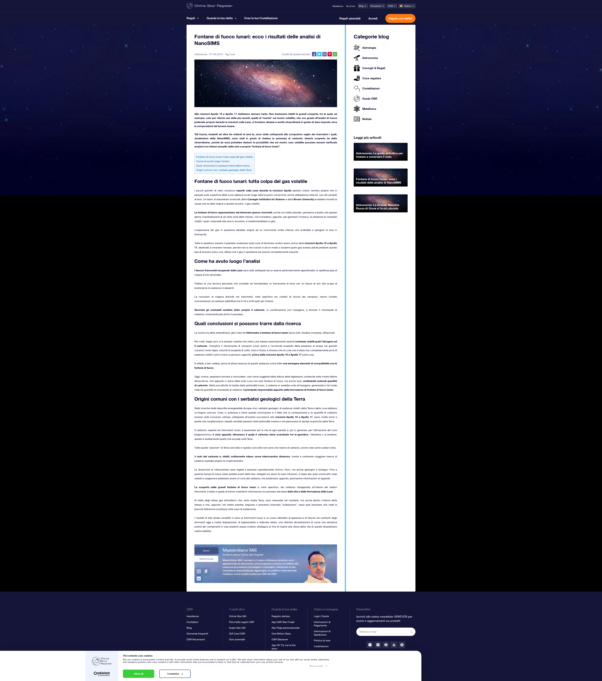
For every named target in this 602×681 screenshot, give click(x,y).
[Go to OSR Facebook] (385, 644)
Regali (191, 18)
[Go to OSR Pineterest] (401, 644)
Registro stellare (281, 616)
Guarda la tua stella (220, 18)
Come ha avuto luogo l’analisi (213, 161)
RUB (390, 6)
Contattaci (192, 622)
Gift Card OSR (237, 633)
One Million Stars (281, 633)
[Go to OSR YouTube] (393, 644)
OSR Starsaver (280, 639)
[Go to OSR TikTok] (377, 644)
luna (232, 54)
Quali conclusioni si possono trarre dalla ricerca (223, 165)
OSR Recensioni (196, 639)
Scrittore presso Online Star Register (243, 554)
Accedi (373, 18)
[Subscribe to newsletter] (411, 632)
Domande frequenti (197, 633)
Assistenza (338, 6)
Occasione (375, 6)
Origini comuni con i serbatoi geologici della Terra (224, 170)
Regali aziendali (350, 18)
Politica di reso (322, 640)
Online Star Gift (237, 616)
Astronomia (200, 54)
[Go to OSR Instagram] (369, 644)
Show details (316, 666)
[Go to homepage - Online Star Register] (209, 6)
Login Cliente (321, 616)
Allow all (138, 673)
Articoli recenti (206, 559)
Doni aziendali (237, 639)
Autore (206, 550)
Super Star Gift (237, 627)
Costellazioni (321, 646)
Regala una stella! (400, 18)
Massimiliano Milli (240, 550)
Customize (173, 673)
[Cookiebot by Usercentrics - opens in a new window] (102, 674)
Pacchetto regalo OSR (241, 622)
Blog (361, 6)
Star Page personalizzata (286, 627)
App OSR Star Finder (283, 622)
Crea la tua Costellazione (261, 18)
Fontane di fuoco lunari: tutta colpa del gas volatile (224, 156)
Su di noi (350, 6)
